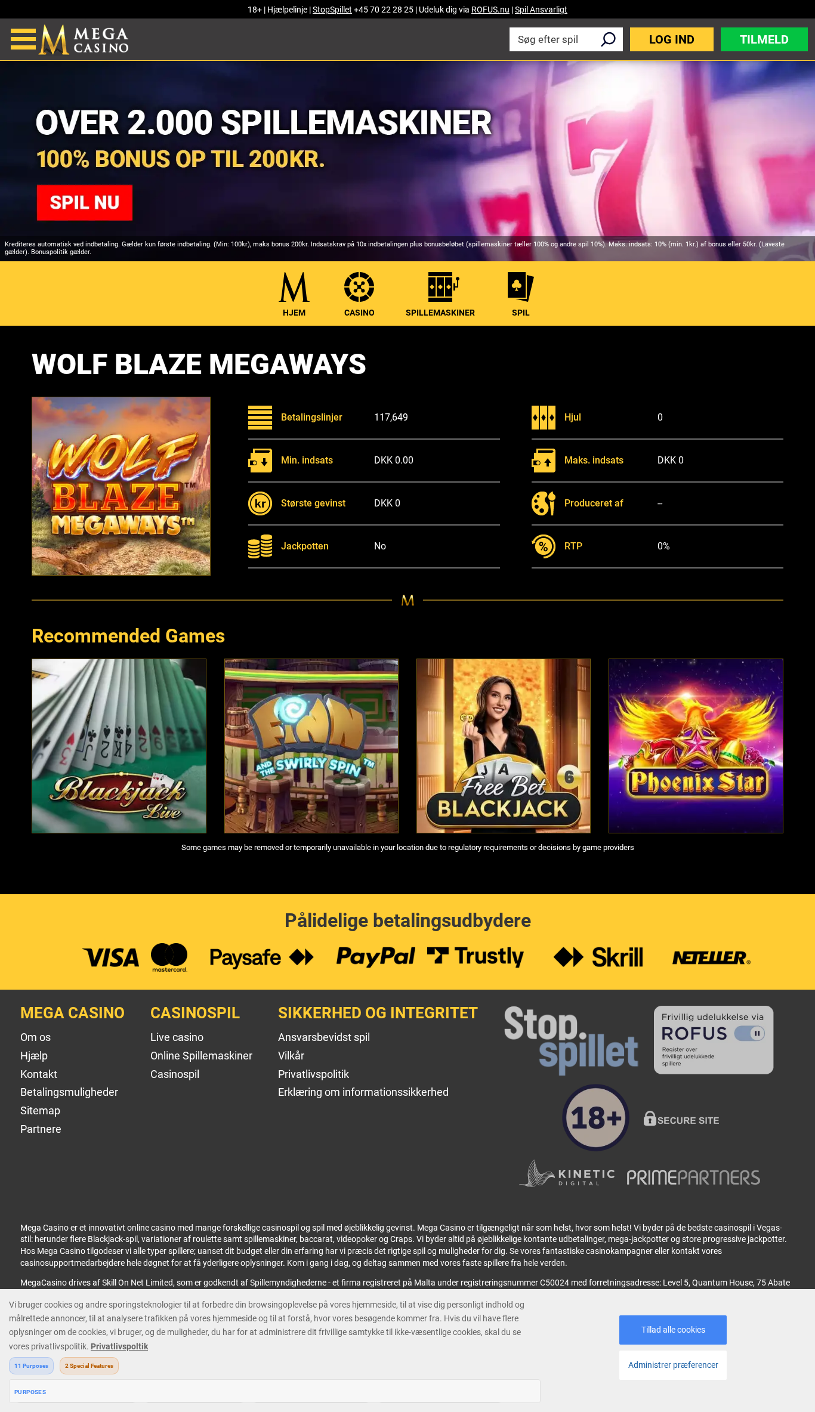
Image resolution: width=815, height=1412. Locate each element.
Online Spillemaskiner (201, 1055)
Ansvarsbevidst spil (324, 1037)
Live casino (176, 1037)
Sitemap (40, 1110)
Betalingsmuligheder (69, 1092)
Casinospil (174, 1074)
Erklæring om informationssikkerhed (363, 1092)
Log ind (671, 39)
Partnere (40, 1129)
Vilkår (291, 1055)
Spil (521, 312)
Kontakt (38, 1074)
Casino (359, 312)
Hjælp (34, 1055)
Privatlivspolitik (313, 1074)
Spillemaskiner (440, 312)
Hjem (294, 312)
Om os (35, 1037)
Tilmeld (764, 39)
